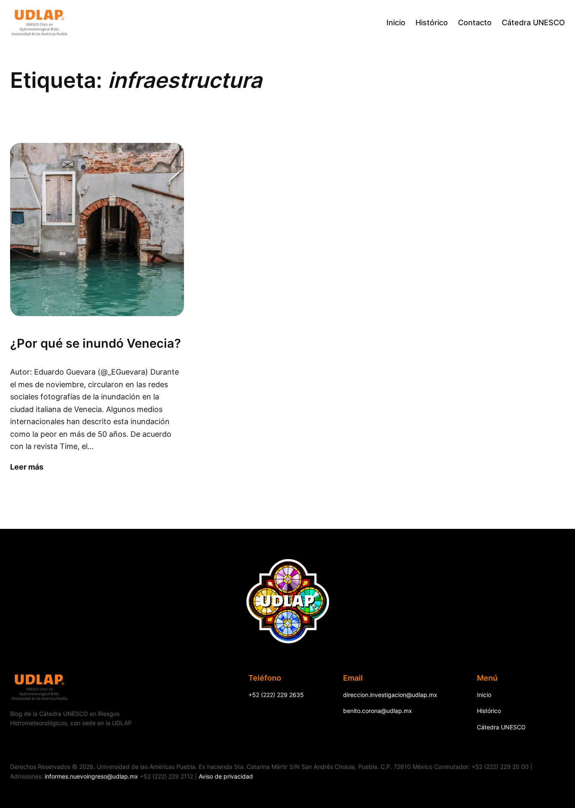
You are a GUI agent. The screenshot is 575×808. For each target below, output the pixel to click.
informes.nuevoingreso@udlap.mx (91, 776)
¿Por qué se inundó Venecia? (95, 343)
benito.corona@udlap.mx (377, 710)
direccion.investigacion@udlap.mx (390, 694)
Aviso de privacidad (226, 776)
